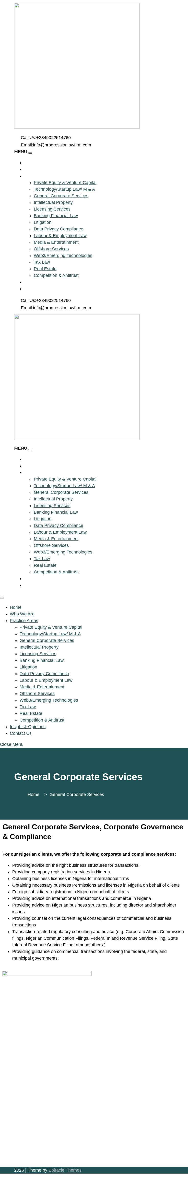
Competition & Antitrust (56, 275)
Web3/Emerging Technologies (63, 255)
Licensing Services (52, 209)
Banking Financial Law (56, 215)
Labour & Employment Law (60, 235)
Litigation (42, 222)
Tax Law (42, 262)
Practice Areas (50, 175)
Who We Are (45, 169)
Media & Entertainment (56, 242)
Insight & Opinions (53, 282)
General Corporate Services (61, 195)
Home (38, 162)
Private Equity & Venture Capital (65, 182)
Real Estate (45, 268)
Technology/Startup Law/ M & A (64, 189)
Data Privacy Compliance (58, 229)
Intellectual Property (53, 202)
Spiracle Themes (65, 1170)
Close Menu (12, 744)
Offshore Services (51, 248)
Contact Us (45, 288)
